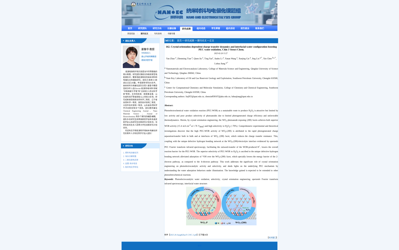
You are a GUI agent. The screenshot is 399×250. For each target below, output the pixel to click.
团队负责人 (130, 41)
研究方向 (129, 146)
